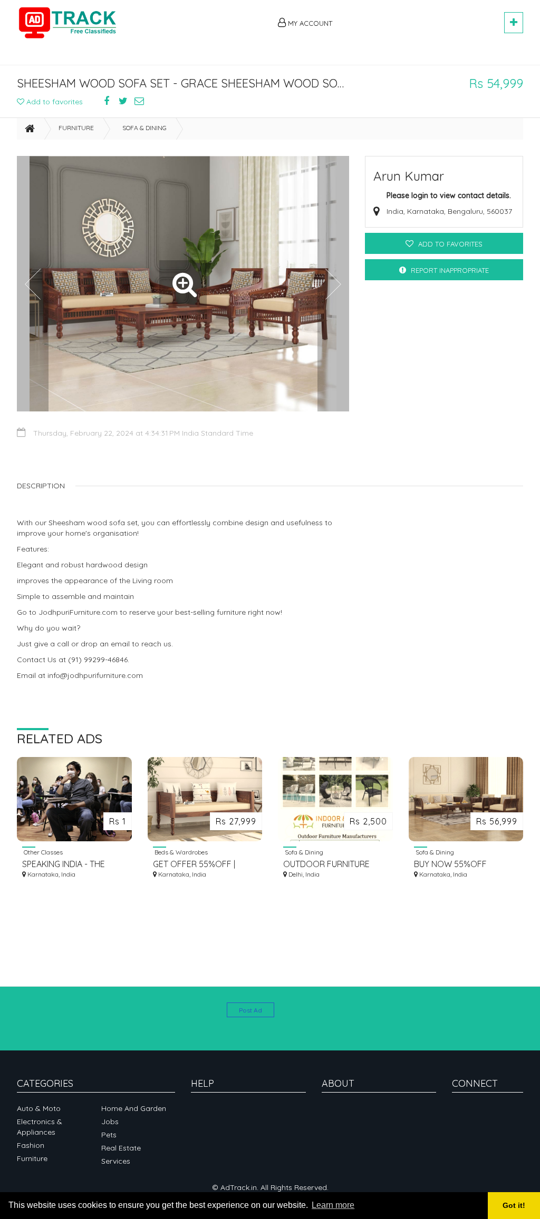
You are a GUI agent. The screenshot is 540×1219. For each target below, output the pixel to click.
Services (115, 1161)
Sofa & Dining (144, 128)
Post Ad (250, 1010)
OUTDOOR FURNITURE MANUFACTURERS (326, 864)
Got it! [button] (514, 1205)
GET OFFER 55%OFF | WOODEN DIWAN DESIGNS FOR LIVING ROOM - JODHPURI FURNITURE (204, 864)
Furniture (76, 128)
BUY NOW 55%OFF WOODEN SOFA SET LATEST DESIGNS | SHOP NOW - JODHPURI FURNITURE (459, 864)
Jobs (110, 1121)
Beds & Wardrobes (180, 852)
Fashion (30, 1145)
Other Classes (42, 852)
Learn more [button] (333, 1205)
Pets (109, 1134)
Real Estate (121, 1148)
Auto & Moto (39, 1108)
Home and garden (133, 1108)
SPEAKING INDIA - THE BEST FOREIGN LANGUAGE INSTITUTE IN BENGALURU (72, 864)
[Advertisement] (423, 17)
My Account (309, 23)
